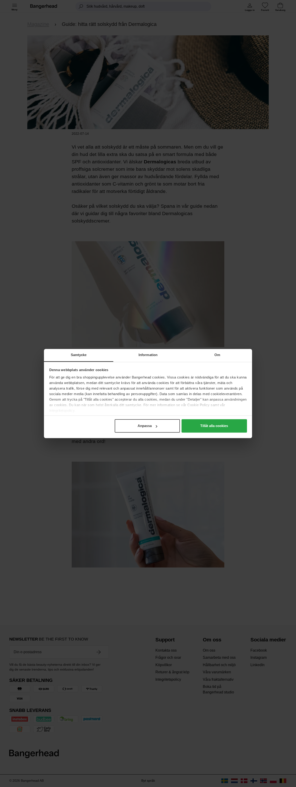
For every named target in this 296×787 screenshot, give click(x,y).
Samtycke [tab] (79, 355)
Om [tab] (217, 355)
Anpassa (145, 426)
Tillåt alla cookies (214, 426)
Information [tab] (148, 355)
